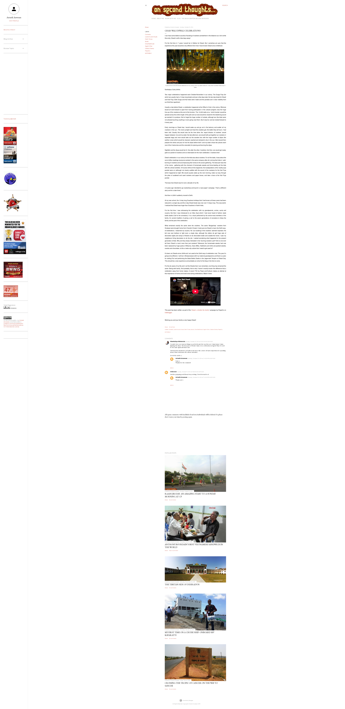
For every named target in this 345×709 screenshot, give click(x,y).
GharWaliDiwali (149, 44)
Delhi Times (148, 39)
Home (153, 18)
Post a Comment (173, 550)
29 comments (172, 638)
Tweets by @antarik (10, 119)
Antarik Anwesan (181, 358)
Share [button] (147, 27)
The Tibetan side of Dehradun (182, 584)
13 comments (172, 689)
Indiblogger (168, 312)
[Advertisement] (195, 435)
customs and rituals (151, 37)
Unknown (173, 371)
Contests (148, 34)
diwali (146, 41)
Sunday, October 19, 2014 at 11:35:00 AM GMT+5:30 (190, 371)
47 (7, 290)
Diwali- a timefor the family (200, 310)
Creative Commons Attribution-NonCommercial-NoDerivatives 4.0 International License (13, 325)
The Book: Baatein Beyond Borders (195, 18)
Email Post (172, 327)
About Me (160, 18)
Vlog (179, 18)
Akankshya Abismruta (177, 341)
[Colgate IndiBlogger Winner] (10, 144)
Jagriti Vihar (148, 46)
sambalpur (148, 53)
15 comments (172, 500)
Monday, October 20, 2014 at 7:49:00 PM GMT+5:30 (201, 358)
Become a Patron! (9, 30)
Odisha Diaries (149, 48)
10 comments (172, 587)
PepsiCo (147, 51)
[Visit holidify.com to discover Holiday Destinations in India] (10, 186)
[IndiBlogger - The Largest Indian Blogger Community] (10, 163)
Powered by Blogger (188, 700)
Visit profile (14, 21)
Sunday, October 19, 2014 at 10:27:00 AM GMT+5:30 (199, 341)
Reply (172, 368)
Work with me (170, 18)
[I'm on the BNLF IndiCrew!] (13, 211)
